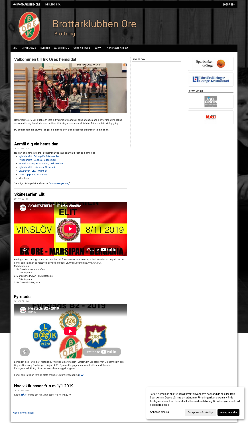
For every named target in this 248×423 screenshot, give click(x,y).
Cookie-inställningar (23, 412)
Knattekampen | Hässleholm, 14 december (41, 163)
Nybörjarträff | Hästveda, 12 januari (37, 167)
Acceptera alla (228, 412)
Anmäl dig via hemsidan (36, 144)
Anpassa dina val (159, 411)
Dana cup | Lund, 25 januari (33, 174)
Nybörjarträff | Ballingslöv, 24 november (39, 156)
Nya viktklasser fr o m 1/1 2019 (44, 386)
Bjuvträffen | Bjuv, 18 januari (33, 170)
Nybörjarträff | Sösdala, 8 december (37, 160)
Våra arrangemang (59, 183)
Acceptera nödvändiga (201, 412)
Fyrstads (22, 296)
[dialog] (195, 403)
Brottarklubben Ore (27, 4)
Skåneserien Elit (29, 194)
